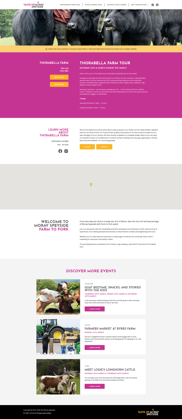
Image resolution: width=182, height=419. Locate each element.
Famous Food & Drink (116, 5)
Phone (87, 147)
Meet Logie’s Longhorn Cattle (110, 369)
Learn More (94, 309)
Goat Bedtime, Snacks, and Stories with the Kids (113, 289)
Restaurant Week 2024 (70, 5)
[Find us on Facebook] (157, 4)
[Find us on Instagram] (152, 4)
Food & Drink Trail (93, 5)
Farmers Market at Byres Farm (110, 328)
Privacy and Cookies (44, 413)
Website (104, 147)
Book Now (59, 77)
